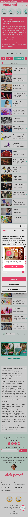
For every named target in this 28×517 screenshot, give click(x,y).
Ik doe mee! (14, 267)
